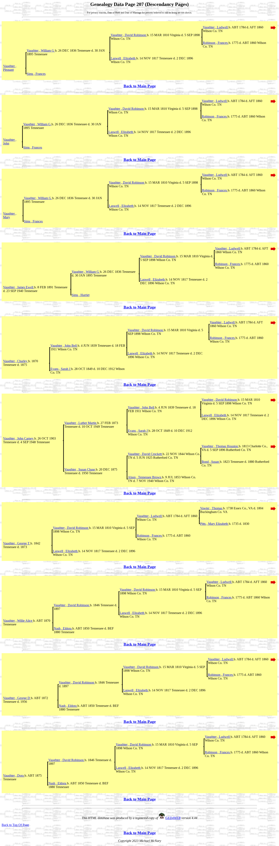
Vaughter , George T (16, 543)
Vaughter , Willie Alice (18, 620)
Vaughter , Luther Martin (80, 423)
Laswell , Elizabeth (123, 58)
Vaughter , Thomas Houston (220, 446)
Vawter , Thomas (211, 508)
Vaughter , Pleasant (9, 67)
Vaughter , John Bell (64, 345)
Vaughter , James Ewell (18, 287)
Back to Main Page (140, 86)
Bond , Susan (211, 461)
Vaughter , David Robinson (129, 35)
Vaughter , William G (41, 50)
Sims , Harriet (80, 295)
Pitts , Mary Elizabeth (214, 523)
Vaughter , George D (17, 698)
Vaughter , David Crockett (145, 454)
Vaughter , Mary (9, 215)
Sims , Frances (36, 73)
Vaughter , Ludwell (216, 27)
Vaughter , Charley (15, 361)
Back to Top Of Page (15, 825)
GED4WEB (173, 818)
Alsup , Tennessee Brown (145, 477)
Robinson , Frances (216, 42)
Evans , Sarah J (60, 369)
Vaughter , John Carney (18, 438)
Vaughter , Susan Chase (80, 469)
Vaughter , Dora (14, 775)
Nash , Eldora (63, 628)
